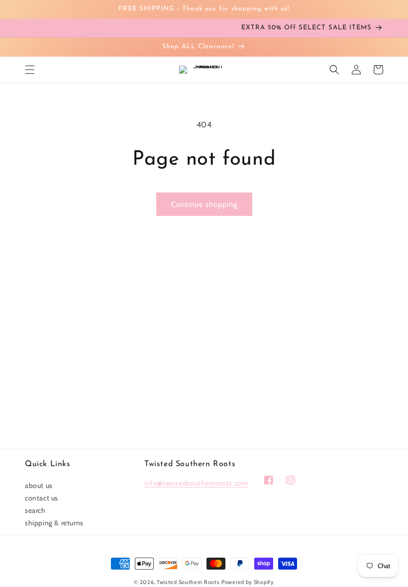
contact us (41, 497)
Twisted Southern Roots (188, 582)
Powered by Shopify (247, 582)
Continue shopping (204, 204)
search (35, 510)
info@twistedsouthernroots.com (196, 483)
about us (39, 485)
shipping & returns (54, 522)
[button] (30, 70)
